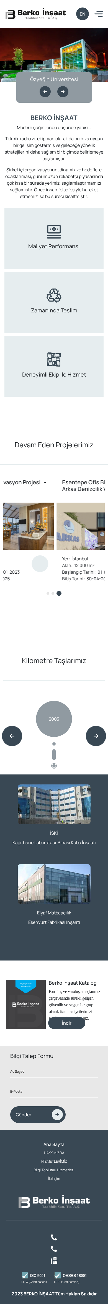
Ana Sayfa (54, 1144)
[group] (54, 732)
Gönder (23, 1115)
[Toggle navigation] (98, 14)
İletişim (54, 1178)
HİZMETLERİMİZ (54, 1161)
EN (82, 14)
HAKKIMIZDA (54, 1152)
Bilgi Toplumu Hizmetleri (54, 1169)
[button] (45, 91)
